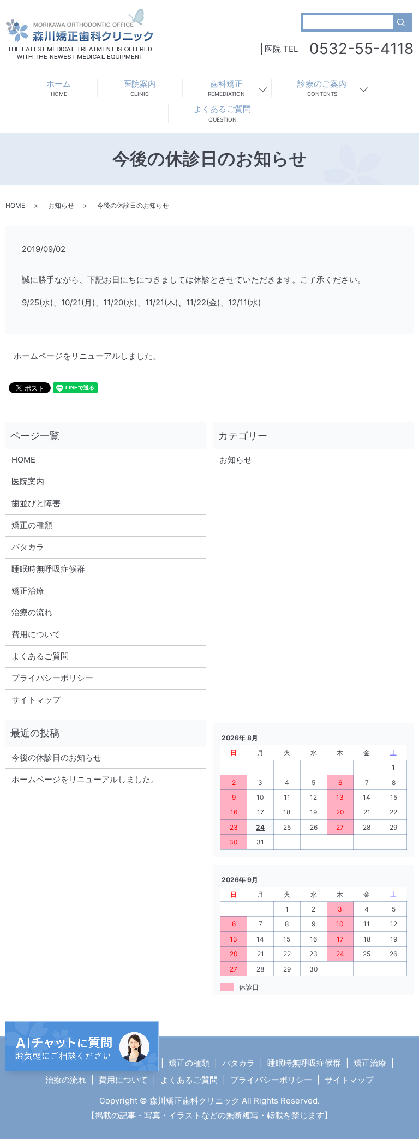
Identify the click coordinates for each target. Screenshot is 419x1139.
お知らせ (61, 205)
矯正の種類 (31, 525)
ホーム (58, 88)
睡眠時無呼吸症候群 (48, 568)
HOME (15, 205)
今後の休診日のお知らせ (56, 757)
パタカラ (27, 547)
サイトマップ (36, 699)
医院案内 (139, 88)
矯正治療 (27, 590)
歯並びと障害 (36, 503)
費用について (36, 634)
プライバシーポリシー (52, 678)
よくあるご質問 (222, 113)
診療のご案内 (321, 88)
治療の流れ (31, 612)
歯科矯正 (226, 88)
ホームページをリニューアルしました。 (87, 356)
